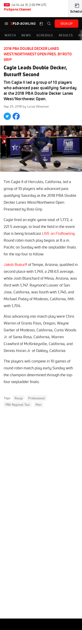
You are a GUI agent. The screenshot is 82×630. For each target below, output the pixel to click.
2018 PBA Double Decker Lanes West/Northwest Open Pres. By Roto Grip (38, 54)
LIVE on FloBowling (58, 233)
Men (38, 404)
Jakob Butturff (15, 264)
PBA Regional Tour (17, 404)
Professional (36, 398)
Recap (19, 398)
